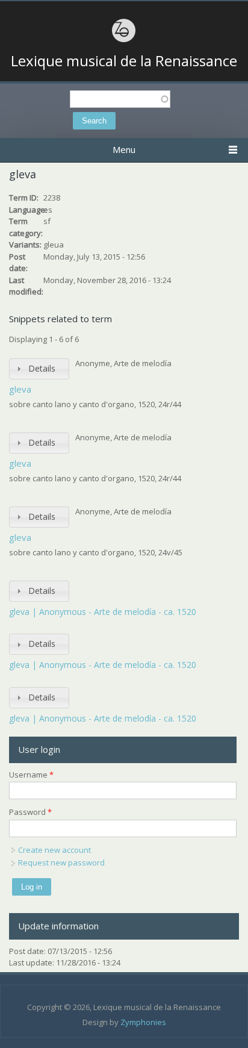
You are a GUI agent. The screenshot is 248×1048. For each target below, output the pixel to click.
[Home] (124, 40)
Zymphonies (143, 1022)
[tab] (39, 368)
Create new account (54, 849)
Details (41, 368)
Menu (124, 149)
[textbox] (120, 99)
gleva (20, 389)
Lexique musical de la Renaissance (124, 61)
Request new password (61, 862)
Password (30, 811)
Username (31, 774)
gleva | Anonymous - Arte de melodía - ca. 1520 (102, 611)
